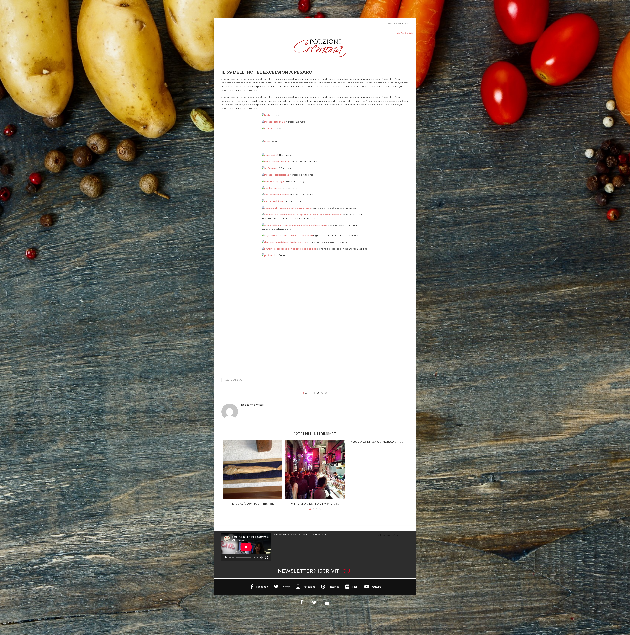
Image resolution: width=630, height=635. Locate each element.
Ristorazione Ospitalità (281, 23)
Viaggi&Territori (326, 23)
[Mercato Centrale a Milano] (315, 469)
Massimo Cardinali (233, 380)
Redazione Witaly (253, 405)
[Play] (225, 557)
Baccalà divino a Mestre (252, 503)
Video (342, 23)
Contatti (353, 23)
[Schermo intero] (266, 557)
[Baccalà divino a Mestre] (252, 469)
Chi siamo (231, 23)
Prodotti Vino (305, 23)
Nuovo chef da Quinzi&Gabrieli (377, 441)
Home (219, 23)
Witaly (246, 23)
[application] (246, 547)
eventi (257, 23)
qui (347, 571)
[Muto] (261, 557)
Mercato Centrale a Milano (315, 503)
